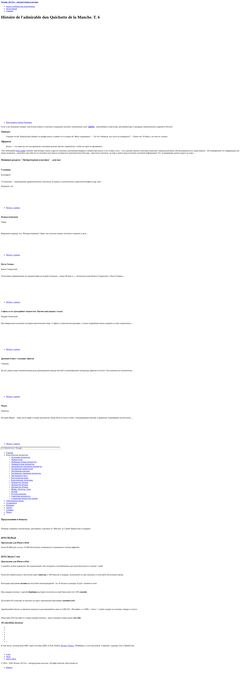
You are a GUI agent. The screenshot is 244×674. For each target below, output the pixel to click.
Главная (9, 453)
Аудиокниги (11, 503)
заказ (8, 656)
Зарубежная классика (20, 471)
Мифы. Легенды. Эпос (21, 489)
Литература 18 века (19, 482)
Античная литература (20, 457)
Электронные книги (15, 501)
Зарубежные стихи (19, 476)
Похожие (28, 122)
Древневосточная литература (23, 462)
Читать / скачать (13, 208)
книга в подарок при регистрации (20, 6)
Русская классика (18, 494)
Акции (9, 507)
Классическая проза (19, 478)
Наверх (9, 667)
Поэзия (14, 491)
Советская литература (20, 496)
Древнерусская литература (22, 464)
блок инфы (20, 151)
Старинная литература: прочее (24, 498)
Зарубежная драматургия (22, 469)
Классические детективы (22, 480)
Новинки (10, 505)
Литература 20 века (19, 487)
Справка (9, 510)
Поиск (9, 512)
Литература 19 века (19, 485)
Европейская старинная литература (26, 466)
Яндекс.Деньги (67, 646)
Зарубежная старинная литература (26, 473)
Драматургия (16, 460)
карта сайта (11, 659)
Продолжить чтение (15, 122)
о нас (8, 654)
